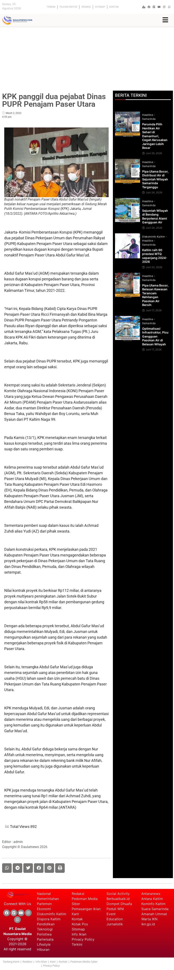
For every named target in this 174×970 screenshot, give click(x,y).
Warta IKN (149, 919)
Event (111, 914)
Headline (148, 115)
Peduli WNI (115, 909)
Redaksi (86, 7)
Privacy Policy (83, 939)
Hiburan (43, 949)
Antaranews (150, 893)
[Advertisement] (87, 59)
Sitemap (100, 7)
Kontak (114, 7)
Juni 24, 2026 (154, 192)
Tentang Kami (11, 961)
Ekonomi (44, 909)
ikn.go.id (148, 924)
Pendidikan (46, 924)
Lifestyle (44, 944)
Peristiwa (44, 934)
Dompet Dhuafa (119, 904)
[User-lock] (143, 7)
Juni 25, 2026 (154, 153)
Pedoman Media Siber (85, 901)
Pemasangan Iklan (86, 909)
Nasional (44, 893)
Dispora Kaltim (48, 919)
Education (115, 919)
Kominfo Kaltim (153, 904)
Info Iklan (79, 934)
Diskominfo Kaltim (154, 236)
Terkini (51, 7)
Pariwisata (45, 939)
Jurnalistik (115, 924)
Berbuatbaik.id (118, 899)
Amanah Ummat (154, 914)
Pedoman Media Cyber (84, 961)
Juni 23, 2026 (154, 267)
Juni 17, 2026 (153, 310)
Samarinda (149, 119)
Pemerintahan (48, 899)
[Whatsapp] (169, 7)
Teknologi (45, 929)
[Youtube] (159, 7)
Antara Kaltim (152, 899)
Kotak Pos (80, 924)
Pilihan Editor (68, 7)
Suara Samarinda (154, 909)
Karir (75, 914)
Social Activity (118, 893)
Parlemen (44, 904)
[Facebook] (149, 7)
